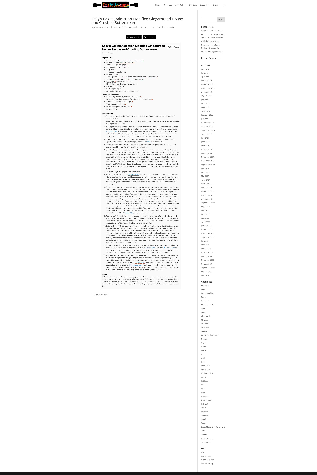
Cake (203, 308)
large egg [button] (110, 81)
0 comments (169, 27)
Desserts (203, 5)
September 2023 (208, 164)
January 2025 (206, 119)
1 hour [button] (126, 213)
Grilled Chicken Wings (210, 41)
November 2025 (207, 88)
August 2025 (206, 96)
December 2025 (207, 84)
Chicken (204, 320)
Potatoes (204, 396)
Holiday (151, 27)
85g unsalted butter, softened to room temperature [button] (137, 77)
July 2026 (205, 69)
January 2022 (206, 225)
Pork (203, 392)
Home (157, 5)
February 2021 (207, 252)
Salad (203, 408)
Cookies (136, 27)
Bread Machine (207, 293)
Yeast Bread (206, 442)
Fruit (203, 354)
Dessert (143, 27)
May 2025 (205, 107)
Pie (202, 385)
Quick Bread (206, 400)
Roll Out (158, 27)
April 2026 (205, 77)
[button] (111, 131)
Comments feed (207, 460)
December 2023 (207, 157)
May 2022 (205, 218)
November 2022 (207, 195)
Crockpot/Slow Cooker (210, 335)
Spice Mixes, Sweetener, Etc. (213, 427)
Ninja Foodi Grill (208, 373)
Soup (203, 423)
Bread (215, 5)
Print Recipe (150, 37)
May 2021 (205, 245)
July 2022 (205, 210)
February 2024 (207, 149)
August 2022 (206, 206)
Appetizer (205, 285)
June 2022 (205, 214)
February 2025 (207, 115)
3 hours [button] (148, 248)
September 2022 (208, 203)
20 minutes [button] (132, 174)
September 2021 (208, 237)
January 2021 (206, 256)
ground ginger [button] (121, 65)
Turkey (204, 434)
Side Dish (193, 5)
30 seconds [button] (133, 265)
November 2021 (207, 233)
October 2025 (206, 92)
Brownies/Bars (207, 304)
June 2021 (205, 241)
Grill (203, 358)
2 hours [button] (146, 141)
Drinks (204, 346)
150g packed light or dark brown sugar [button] (126, 79)
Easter (203, 350)
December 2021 (207, 229)
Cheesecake (206, 316)
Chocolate (205, 323)
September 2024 (208, 130)
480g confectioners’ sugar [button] (121, 102)
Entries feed (206, 456)
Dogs (203, 343)
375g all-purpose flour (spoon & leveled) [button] (127, 60)
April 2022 (205, 222)
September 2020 (208, 268)
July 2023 (205, 168)
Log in (203, 452)
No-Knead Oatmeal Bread (212, 30)
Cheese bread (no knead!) (211, 52)
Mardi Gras (206, 369)
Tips (203, 430)
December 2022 (207, 191)
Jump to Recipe (134, 37)
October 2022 (206, 199)
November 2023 (207, 161)
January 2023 (206, 187)
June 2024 (205, 142)
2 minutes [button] (109, 131)
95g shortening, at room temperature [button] (126, 97)
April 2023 (205, 180)
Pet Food (204, 381)
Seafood (204, 411)
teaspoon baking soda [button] (124, 62)
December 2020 (207, 260)
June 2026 (205, 73)
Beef (203, 289)
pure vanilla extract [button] (123, 107)
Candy (203, 312)
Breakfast (168, 5)
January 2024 (206, 153)
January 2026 (206, 80)
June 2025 (205, 103)
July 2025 (205, 99)
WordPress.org (207, 463)
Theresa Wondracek (102, 27)
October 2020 (206, 264)
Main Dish (179, 5)
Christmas (128, 27)
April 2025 (205, 111)
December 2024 (207, 122)
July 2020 (205, 275)
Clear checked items (100, 294)
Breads (204, 297)
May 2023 (205, 176)
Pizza (203, 388)
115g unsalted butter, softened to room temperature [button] (131, 99)
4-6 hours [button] (167, 248)
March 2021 (206, 248)
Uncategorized (207, 438)
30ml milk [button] (121, 104)
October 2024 (206, 126)
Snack (203, 419)
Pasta (203, 377)
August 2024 (206, 134)
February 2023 (207, 183)
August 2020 (206, 271)
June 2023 (205, 172)
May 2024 (205, 145)
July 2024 (205, 138)
